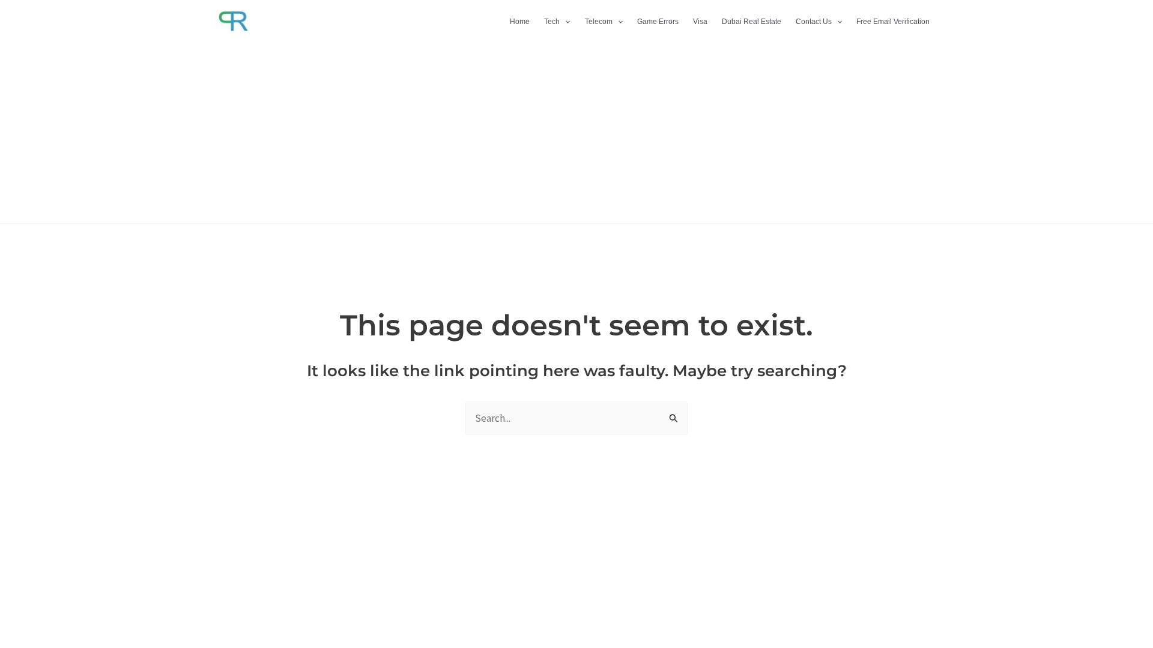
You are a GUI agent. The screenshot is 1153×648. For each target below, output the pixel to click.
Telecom (599, 21)
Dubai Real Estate (751, 21)
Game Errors (658, 21)
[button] (565, 22)
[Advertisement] (576, 133)
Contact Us (814, 21)
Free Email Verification (893, 21)
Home (520, 21)
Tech (552, 21)
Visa (700, 21)
